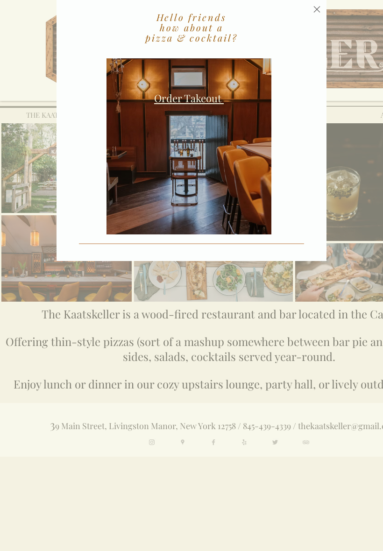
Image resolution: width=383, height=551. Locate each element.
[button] (316, 9)
